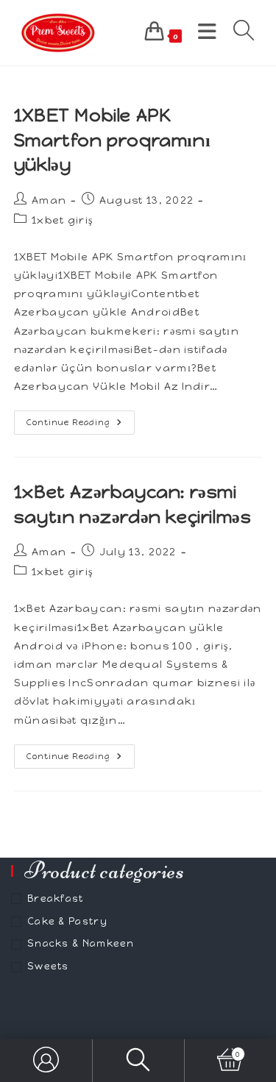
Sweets (48, 966)
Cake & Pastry (67, 921)
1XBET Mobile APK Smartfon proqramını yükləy (112, 139)
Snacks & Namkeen (81, 943)
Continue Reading (80, 425)
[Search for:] (238, 32)
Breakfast (55, 898)
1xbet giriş (62, 220)
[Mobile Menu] (204, 32)
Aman (49, 200)
